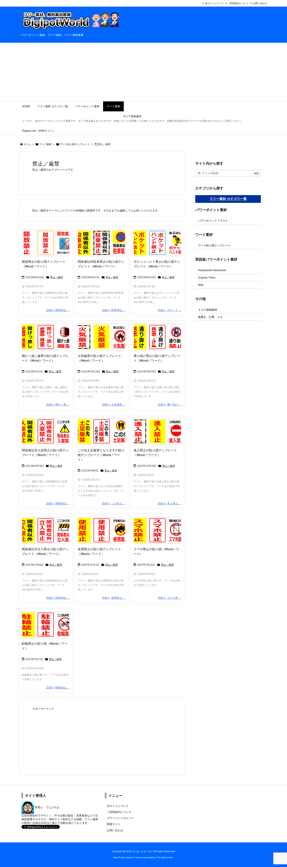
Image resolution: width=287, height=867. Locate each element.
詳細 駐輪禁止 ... (58, 687)
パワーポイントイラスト (213, 220)
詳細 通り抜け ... (169, 404)
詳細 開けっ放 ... (58, 404)
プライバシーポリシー (120, 818)
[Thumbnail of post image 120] (101, 431)
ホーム (27, 144)
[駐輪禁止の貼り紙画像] (46, 624)
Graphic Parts (206, 277)
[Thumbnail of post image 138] (46, 431)
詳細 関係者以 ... (113, 310)
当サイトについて (214, 3)
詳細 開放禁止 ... (58, 310)
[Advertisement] (143, 72)
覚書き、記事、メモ (210, 317)
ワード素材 (45, 144)
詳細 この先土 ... (113, 503)
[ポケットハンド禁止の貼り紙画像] (157, 242)
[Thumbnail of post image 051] (157, 431)
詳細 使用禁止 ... (113, 597)
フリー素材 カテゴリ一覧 (228, 199)
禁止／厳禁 (56, 277)
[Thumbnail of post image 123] (46, 530)
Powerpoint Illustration (212, 270)
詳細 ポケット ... (169, 310)
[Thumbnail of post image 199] (101, 530)
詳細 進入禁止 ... (169, 503)
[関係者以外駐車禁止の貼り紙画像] (101, 242)
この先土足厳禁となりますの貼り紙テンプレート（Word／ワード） (101, 454)
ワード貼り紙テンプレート (75, 144)
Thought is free (164, 857)
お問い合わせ (260, 3)
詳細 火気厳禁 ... (113, 404)
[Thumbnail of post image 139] (46, 337)
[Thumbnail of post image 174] (157, 337)
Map (201, 284)
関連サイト (113, 824)
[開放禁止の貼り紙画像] (46, 242)
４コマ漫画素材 (207, 309)
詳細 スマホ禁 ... (169, 597)
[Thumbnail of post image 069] (101, 337)
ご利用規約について (238, 3)
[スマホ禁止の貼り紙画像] (157, 530)
